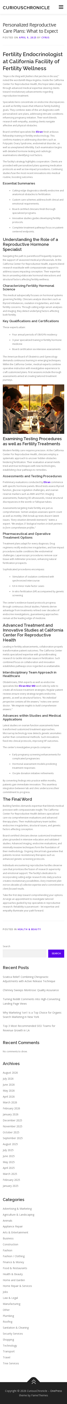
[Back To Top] (33, 1382)
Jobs (5, 1292)
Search (6, 946)
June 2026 (9, 1084)
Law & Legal (10, 1298)
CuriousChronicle (26, 7)
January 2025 (10, 1186)
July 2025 (8, 1150)
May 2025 (9, 1162)
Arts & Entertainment (15, 1232)
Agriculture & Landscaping (18, 1214)
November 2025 (12, 1126)
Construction (10, 1244)
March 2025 (10, 1174)
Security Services (13, 1333)
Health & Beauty (29, 929)
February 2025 (11, 1180)
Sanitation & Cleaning (16, 1327)
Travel (6, 1357)
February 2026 (11, 1108)
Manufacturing (11, 1304)
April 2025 (9, 1168)
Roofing (7, 1321)
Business (8, 1238)
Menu (61, 7)
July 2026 (8, 1078)
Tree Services (11, 1363)
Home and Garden (14, 1280)
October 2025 (11, 1132)
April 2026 (9, 1096)
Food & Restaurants (15, 1268)
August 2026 (10, 1072)
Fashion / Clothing (14, 1256)
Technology (10, 1345)
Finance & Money (13, 1262)
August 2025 (10, 1144)
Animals (7, 1220)
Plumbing (8, 1316)
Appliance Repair (13, 1226)
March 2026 (10, 1102)
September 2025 (13, 1138)
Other (6, 1310)
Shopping (8, 1339)
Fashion (7, 1250)
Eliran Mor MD (27, 686)
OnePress (56, 1391)
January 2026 (10, 1114)
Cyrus (46, 37)
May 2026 (9, 1090)
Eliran (39, 131)
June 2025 (9, 1156)
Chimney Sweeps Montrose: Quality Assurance (31, 990)
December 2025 (12, 1120)
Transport (9, 1351)
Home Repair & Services (17, 1286)
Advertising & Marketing (17, 1208)
